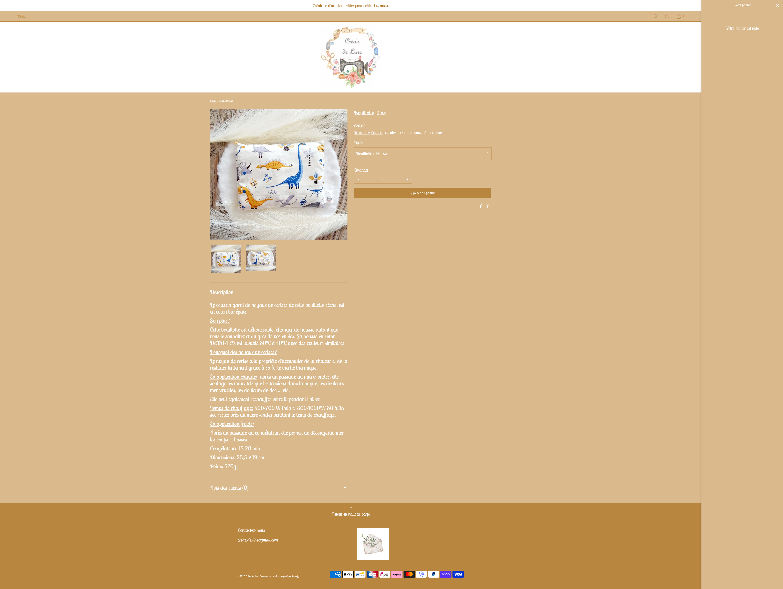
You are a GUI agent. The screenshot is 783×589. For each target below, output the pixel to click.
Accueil (213, 100)
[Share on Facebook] (480, 206)
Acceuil (21, 16)
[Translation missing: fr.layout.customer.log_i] (667, 16)
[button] (225, 259)
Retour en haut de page (351, 514)
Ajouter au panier (423, 193)
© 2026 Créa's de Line (248, 576)
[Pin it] (487, 206)
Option (359, 143)
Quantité (361, 170)
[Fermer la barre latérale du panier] (777, 5)
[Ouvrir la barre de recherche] (655, 16)
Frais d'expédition (368, 132)
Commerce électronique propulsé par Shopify (279, 576)
